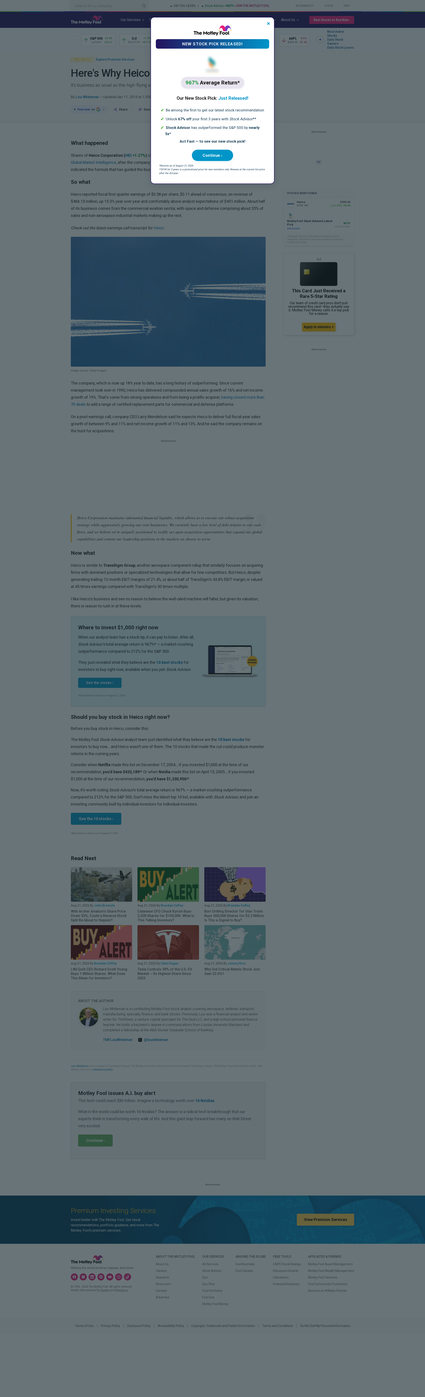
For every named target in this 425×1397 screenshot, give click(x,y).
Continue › (212, 155)
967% (212, 83)
